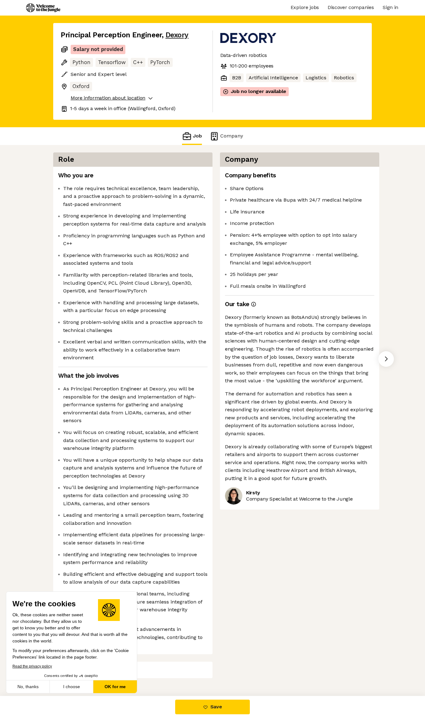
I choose (71, 686)
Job (197, 136)
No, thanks (28, 686)
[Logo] (43, 7)
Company (231, 136)
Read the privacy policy (32, 666)
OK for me (115, 686)
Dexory (177, 35)
